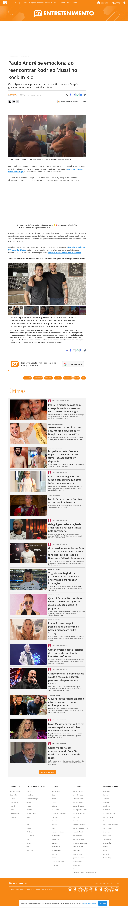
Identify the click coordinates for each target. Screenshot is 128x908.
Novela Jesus (77, 861)
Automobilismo (15, 791)
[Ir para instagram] (119, 3)
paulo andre (27, 378)
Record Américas (108, 821)
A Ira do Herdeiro (78, 795)
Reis (74, 869)
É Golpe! (54, 824)
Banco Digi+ (107, 791)
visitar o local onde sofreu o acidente (64, 252)
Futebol (12, 806)
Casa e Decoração (32, 799)
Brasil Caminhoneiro (79, 824)
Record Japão (107, 832)
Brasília (25, 3)
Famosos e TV (25, 56)
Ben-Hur (76, 817)
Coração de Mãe (78, 839)
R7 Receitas (30, 836)
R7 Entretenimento (13, 56)
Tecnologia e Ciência (58, 861)
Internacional (56, 836)
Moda (28, 824)
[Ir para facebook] (113, 3)
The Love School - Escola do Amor (84, 873)
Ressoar (105, 847)
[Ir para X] (116, 3)
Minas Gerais (56, 839)
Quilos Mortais (78, 865)
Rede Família (107, 843)
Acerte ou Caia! (78, 791)
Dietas (28, 806)
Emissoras (106, 802)
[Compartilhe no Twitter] (67, 95)
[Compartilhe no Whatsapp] (77, 95)
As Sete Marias (78, 802)
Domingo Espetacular (80, 843)
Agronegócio (56, 791)
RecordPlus (106, 810)
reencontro (48, 378)
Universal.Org (107, 858)
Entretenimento (35, 786)
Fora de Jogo (14, 802)
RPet (28, 839)
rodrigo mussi (38, 378)
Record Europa (107, 828)
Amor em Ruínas (78, 799)
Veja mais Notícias (47, 772)
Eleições (32, 3)
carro (84, 378)
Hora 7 (54, 828)
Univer (105, 850)
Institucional (110, 786)
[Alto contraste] (9, 101)
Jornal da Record (78, 858)
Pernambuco (56, 847)
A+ (14, 101)
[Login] (124, 2)
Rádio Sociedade (108, 817)
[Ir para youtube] (117, 889)
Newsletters (106, 806)
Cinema (28, 802)
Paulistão (13, 817)
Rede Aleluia (107, 839)
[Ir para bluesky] (70, 889)
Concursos (55, 810)
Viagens (29, 843)
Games (28, 821)
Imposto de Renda (58, 832)
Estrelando (29, 810)
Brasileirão (13, 795)
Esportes (48, 3)
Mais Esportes (14, 813)
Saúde (54, 858)
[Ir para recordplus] (96, 889)
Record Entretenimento (110, 824)
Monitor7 (55, 843)
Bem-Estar (29, 795)
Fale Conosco (20, 889)
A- (18, 101)
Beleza (28, 791)
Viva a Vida (29, 850)
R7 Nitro (29, 832)
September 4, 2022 (45, 227)
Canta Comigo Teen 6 (80, 828)
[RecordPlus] (102, 2)
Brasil (53, 795)
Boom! (75, 821)
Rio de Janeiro (56, 850)
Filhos (28, 817)
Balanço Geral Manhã (80, 810)
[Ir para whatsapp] (111, 889)
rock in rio (58, 378)
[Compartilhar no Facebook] (70, 95)
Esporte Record (78, 847)
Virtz (27, 847)
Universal (106, 854)
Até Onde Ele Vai (78, 806)
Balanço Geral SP (79, 813)
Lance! (12, 810)
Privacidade (30, 889)
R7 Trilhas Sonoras (109, 813)
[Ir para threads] (91, 889)
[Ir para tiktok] (101, 889)
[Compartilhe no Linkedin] (74, 95)
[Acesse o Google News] (81, 94)
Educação (55, 821)
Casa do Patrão (78, 832)
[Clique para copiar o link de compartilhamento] (85, 95)
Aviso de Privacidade (89, 903)
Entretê (40, 3)
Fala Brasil (76, 850)
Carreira (105, 795)
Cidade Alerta (77, 836)
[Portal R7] (5, 2)
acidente (76, 378)
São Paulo (55, 854)
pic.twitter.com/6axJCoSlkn (67, 225)
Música (28, 828)
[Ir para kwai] (85, 889)
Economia (55, 817)
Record (62, 3)
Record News (72, 3)
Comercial (106, 799)
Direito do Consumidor (59, 813)
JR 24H (56, 3)
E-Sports (12, 799)
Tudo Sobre (55, 865)
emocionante (68, 378)
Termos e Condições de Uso (44, 889)
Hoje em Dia (77, 854)
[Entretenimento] (64, 13)
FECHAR (103, 903)
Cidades (54, 806)
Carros (54, 802)
